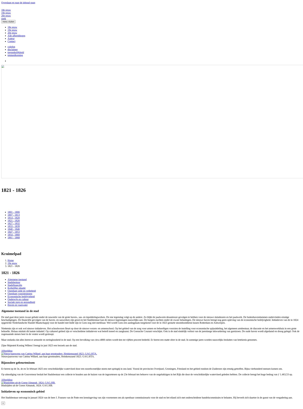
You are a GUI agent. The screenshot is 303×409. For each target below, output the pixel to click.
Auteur (11, 38)
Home (11, 260)
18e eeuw (6, 10)
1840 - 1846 (14, 229)
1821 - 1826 (14, 220)
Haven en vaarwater (18, 305)
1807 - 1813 (14, 215)
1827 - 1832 (14, 223)
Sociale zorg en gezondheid (21, 302)
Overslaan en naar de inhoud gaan (18, 2)
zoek (3, 18)
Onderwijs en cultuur (18, 299)
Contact (11, 41)
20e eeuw (6, 15)
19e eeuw (6, 12)
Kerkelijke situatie (17, 288)
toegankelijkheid (16, 52)
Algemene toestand (17, 279)
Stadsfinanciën (15, 285)
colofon (11, 46)
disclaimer (13, 49)
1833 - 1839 (14, 226)
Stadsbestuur (14, 282)
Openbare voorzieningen (20, 293)
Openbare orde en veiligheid (22, 290)
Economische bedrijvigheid (21, 296)
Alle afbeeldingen (16, 35)
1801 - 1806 (14, 212)
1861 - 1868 (14, 237)
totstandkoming (15, 55)
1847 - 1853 (14, 232)
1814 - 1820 (14, 217)
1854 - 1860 (14, 234)
